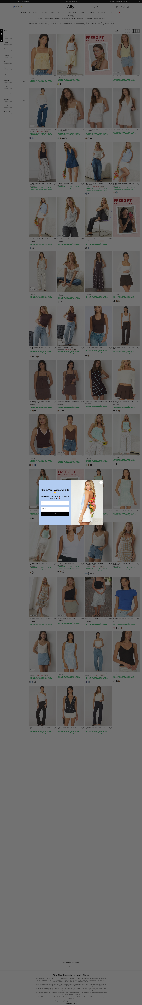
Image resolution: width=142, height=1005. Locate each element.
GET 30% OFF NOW (1, 35)
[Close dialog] (101, 482)
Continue (55, 514)
